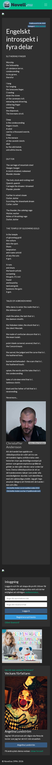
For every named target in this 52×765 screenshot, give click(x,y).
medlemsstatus (31, 592)
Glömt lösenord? (12, 622)
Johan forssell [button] (37, 751)
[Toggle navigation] (45, 4)
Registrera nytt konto (26, 617)
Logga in (26, 611)
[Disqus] (26, 525)
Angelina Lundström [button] (26, 745)
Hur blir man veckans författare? (19, 670)
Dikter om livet (40, 26)
